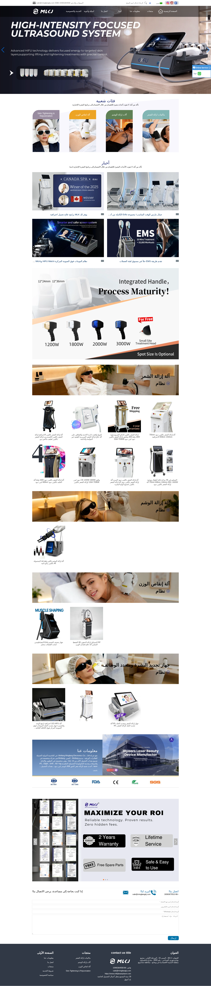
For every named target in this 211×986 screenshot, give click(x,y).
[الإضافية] (168, 3)
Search (146, 3)
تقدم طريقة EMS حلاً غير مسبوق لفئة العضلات (141, 261)
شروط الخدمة (48, 971)
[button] (108, 91)
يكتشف (95, 770)
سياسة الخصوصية (46, 975)
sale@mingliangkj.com (141, 894)
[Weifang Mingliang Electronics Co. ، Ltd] (43, 11)
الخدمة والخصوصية (73, 11)
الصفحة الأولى (45, 952)
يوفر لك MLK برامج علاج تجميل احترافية (68, 214)
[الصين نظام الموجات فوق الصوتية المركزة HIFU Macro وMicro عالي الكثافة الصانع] (68, 256)
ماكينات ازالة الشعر (83, 958)
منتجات (150, 11)
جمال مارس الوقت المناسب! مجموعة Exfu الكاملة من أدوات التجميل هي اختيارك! (124, 214)
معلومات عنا (135, 11)
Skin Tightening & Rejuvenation (78, 971)
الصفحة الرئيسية (170, 11)
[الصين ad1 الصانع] (105, 359)
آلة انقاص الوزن (84, 966)
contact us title (121, 952)
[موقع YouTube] (172, 3)
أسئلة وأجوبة (89, 11)
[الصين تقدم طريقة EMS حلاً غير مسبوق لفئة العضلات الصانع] (143, 256)
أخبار (119, 11)
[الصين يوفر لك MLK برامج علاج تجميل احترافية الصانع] (68, 210)
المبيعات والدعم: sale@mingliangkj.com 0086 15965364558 (59, 3)
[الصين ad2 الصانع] (105, 786)
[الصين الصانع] (86, 720)
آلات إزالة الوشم (84, 962)
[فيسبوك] (176, 3)
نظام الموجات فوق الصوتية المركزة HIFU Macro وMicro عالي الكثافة (55, 261)
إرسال (173, 938)
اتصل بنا (104, 11)
